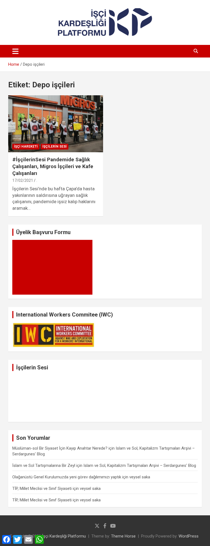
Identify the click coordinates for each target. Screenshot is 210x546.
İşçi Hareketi (26, 146)
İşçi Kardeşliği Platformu (64, 536)
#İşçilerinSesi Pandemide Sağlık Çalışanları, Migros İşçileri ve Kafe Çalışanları (52, 166)
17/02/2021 (22, 180)
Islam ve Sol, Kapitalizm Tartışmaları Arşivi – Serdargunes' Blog (139, 465)
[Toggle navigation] (15, 51)
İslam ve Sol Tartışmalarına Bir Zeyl (43, 465)
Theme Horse (123, 536)
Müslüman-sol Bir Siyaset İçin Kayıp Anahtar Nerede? (59, 448)
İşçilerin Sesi (54, 146)
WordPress (189, 536)
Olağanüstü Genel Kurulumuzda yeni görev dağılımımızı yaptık (66, 477)
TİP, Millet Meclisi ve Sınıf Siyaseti (42, 488)
